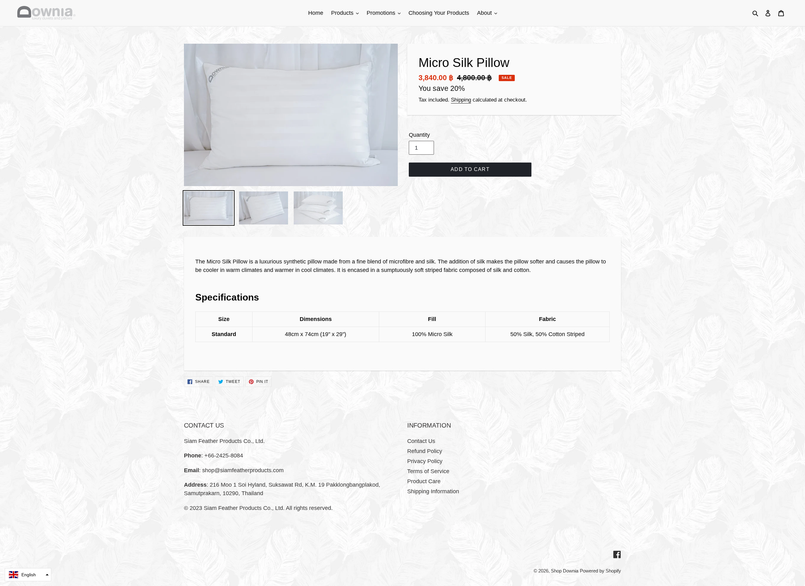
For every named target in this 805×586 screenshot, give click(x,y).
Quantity (419, 135)
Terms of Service (428, 471)
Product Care (424, 481)
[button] (28, 574)
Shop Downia (564, 570)
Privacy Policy (424, 461)
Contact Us (421, 441)
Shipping (461, 100)
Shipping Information (433, 491)
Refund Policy (424, 451)
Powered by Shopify (600, 570)
